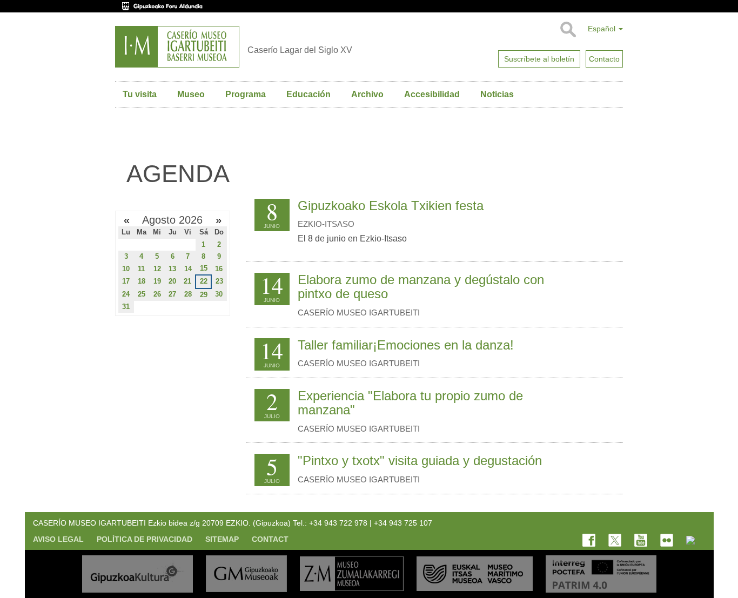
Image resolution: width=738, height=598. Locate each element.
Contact (270, 539)
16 (219, 269)
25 (141, 294)
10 (126, 269)
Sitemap (222, 539)
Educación (308, 94)
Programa (245, 94)
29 (203, 295)
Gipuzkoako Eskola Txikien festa (391, 205)
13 (172, 269)
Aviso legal (58, 539)
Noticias (497, 94)
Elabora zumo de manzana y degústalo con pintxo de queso (421, 286)
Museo (191, 94)
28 (188, 294)
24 (126, 294)
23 (219, 281)
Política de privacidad (144, 539)
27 (172, 294)
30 (219, 294)
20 (172, 281)
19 (157, 281)
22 (203, 281)
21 (187, 281)
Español (603, 28)
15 (203, 268)
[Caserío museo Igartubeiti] (177, 47)
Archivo (367, 94)
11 (141, 269)
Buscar (567, 30)
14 (188, 269)
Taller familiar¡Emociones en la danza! (406, 345)
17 (126, 281)
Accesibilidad (432, 94)
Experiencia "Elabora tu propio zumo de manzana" (410, 402)
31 (126, 307)
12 (157, 269)
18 (141, 281)
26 (157, 294)
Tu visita (140, 94)
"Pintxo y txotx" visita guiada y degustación (420, 460)
